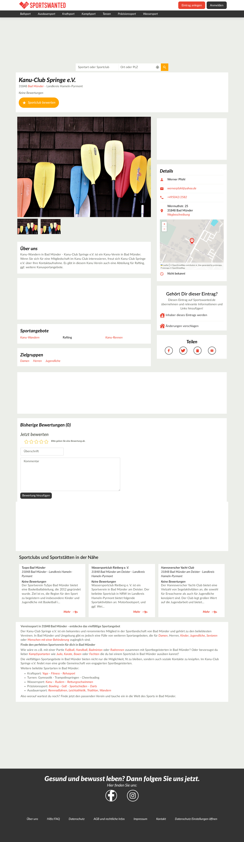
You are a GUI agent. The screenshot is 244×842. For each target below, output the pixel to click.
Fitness (55, 673)
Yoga (45, 673)
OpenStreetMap (178, 268)
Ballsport (25, 13)
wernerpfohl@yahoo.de (181, 188)
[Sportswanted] (42, 5)
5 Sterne (46, 442)
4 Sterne (41, 442)
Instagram (132, 795)
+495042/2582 (177, 197)
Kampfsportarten (39, 654)
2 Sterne (31, 442)
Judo (59, 654)
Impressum (140, 819)
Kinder (184, 635)
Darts (93, 686)
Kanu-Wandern (30, 337)
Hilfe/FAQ (53, 819)
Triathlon (92, 690)
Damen (24, 361)
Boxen (77, 654)
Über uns (32, 819)
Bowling (54, 686)
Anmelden (216, 5)
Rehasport (69, 673)
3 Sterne (36, 442)
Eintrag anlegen (192, 5)
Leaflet (165, 265)
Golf (64, 686)
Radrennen (117, 650)
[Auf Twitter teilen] (183, 350)
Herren (37, 361)
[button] (192, 241)
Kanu (49, 682)
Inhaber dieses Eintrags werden (186, 315)
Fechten (94, 654)
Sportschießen (78, 686)
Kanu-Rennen (114, 337)
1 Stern (26, 442)
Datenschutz (77, 819)
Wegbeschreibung (178, 214)
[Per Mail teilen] (212, 350)
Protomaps (165, 268)
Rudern (59, 682)
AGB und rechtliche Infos (109, 819)
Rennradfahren (57, 690)
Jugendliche (52, 361)
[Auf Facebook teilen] (168, 350)
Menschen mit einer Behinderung (48, 639)
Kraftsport (68, 13)
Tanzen (107, 13)
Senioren (211, 635)
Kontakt (161, 819)
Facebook (111, 795)
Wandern (105, 690)
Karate (68, 654)
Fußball (69, 650)
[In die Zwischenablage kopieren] (197, 350)
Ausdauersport (46, 13)
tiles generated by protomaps (210, 265)
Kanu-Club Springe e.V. (47, 80)
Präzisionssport (127, 13)
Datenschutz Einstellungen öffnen (196, 819)
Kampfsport (89, 13)
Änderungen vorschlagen (182, 326)
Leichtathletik (77, 690)
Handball (81, 650)
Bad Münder (36, 86)
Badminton (96, 650)
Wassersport (150, 13)
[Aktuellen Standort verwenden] (158, 67)
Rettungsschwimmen (80, 682)
